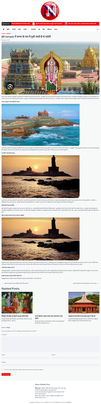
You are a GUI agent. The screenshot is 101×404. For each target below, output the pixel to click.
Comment (4, 334)
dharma (4, 33)
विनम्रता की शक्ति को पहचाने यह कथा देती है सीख (15, 316)
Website (4, 362)
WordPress (68, 402)
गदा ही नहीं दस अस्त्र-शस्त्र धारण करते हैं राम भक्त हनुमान (49, 317)
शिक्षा (44, 29)
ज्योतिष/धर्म (49, 29)
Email (54, 354)
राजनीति (14, 29)
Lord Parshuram (37, 278)
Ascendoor (56, 402)
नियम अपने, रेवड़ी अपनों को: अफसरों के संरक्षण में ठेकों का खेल (52, 23)
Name (4, 354)
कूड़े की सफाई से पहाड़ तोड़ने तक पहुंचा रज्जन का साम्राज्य (19, 23)
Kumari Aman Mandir (27, 278)
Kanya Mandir (17, 278)
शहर (39, 29)
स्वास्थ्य (55, 29)
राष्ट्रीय (25, 29)
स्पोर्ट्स (19, 29)
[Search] (98, 29)
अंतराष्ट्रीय (33, 29)
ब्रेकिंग (8, 29)
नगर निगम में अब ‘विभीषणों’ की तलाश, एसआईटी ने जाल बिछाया (86, 23)
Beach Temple (9, 278)
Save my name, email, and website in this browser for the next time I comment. (23, 369)
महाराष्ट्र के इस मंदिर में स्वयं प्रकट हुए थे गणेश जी (81, 316)
